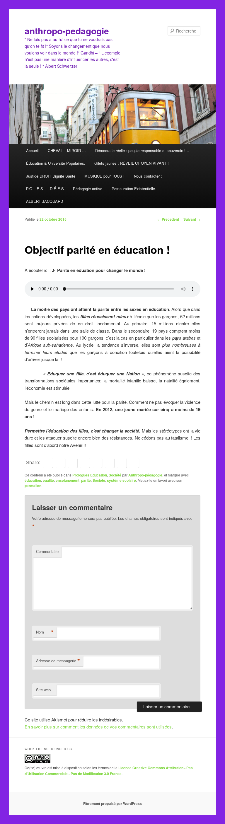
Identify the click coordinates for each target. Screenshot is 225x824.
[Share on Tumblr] (97, 463)
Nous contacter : (148, 176)
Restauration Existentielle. (134, 188)
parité (86, 480)
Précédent (168, 219)
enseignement (67, 480)
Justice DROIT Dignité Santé (50, 176)
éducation (33, 480)
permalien (33, 485)
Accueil (32, 150)
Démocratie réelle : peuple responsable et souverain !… (142, 150)
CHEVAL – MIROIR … (67, 150)
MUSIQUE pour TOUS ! (104, 176)
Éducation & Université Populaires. (55, 163)
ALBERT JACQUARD (44, 201)
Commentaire (47, 551)
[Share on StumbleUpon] (122, 463)
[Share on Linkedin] (72, 463)
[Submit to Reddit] (109, 463)
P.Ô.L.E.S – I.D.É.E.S (45, 188)
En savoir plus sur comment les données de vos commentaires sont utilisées (98, 726)
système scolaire (121, 480)
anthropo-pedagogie (67, 30)
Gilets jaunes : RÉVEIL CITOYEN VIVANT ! (131, 163)
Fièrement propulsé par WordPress (112, 803)
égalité (48, 480)
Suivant (191, 219)
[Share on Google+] (85, 463)
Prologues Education (89, 475)
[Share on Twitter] (60, 463)
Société (115, 475)
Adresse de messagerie (58, 660)
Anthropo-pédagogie (145, 475)
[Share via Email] (134, 463)
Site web (43, 689)
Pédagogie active (87, 188)
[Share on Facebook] (48, 463)
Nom (45, 632)
